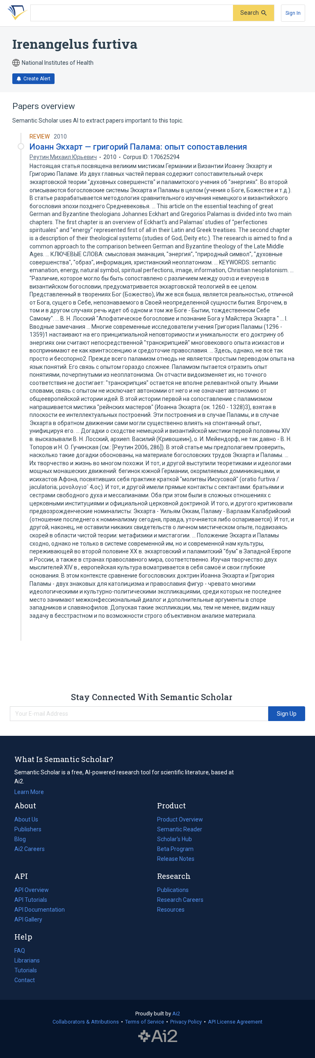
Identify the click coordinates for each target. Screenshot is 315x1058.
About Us (26, 819)
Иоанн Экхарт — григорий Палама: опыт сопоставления (138, 147)
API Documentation (39, 910)
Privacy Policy (186, 1022)
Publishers (27, 829)
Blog (23, 840)
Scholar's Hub (174, 839)
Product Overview (180, 819)
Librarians (27, 960)
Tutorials (25, 970)
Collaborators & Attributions (85, 1022)
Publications (173, 891)
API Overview (31, 890)
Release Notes (175, 859)
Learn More (29, 792)
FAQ (19, 950)
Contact (24, 980)
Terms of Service (144, 1022)
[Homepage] (16, 13)
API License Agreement (235, 1022)
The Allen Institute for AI (157, 1036)
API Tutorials (30, 899)
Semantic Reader (179, 829)
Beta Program (175, 849)
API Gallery (28, 919)
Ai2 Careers (29, 850)
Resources (171, 910)
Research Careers (180, 900)
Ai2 (176, 1013)
